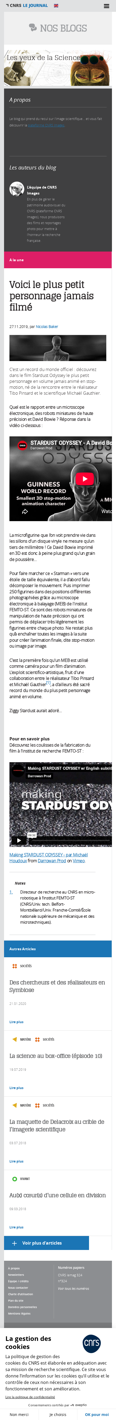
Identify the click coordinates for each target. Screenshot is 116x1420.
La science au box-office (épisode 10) (55, 1055)
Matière (25, 1039)
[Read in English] (56, 5)
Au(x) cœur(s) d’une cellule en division (57, 1195)
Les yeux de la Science (43, 58)
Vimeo (79, 861)
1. (11, 892)
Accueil (27, 5)
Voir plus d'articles (42, 1243)
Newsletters (16, 1275)
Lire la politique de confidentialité (30, 1397)
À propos (14, 1268)
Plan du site (15, 1300)
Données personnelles (22, 1307)
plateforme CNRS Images (46, 125)
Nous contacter (18, 1288)
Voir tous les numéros (73, 1288)
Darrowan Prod (52, 861)
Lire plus (16, 1022)
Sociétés (26, 966)
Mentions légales (19, 1313)
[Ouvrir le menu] (106, 6)
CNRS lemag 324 (70, 1275)
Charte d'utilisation (20, 1294)
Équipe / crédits (18, 1281)
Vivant (25, 1179)
